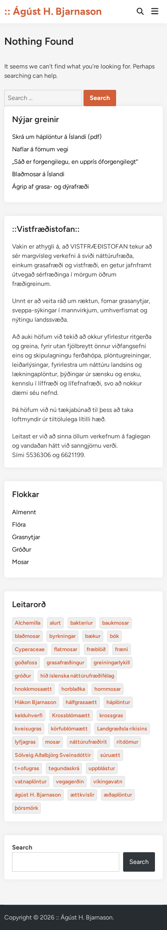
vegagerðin (70, 781)
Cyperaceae (30, 649)
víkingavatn (107, 781)
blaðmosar (27, 636)
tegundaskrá (64, 768)
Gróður (21, 549)
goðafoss (26, 662)
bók (114, 636)
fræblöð (96, 649)
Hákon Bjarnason (35, 702)
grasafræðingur (65, 662)
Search (22, 847)
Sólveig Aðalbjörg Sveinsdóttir (53, 755)
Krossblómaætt (71, 715)
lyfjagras (25, 742)
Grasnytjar (26, 537)
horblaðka (73, 689)
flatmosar (65, 649)
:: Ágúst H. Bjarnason (53, 11)
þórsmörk (26, 808)
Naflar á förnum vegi (40, 149)
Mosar (20, 562)
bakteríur (81, 623)
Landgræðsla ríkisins (122, 728)
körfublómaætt (69, 728)
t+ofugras (27, 768)
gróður (23, 676)
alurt (55, 623)
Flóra (19, 524)
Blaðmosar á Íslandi (38, 174)
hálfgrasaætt (81, 702)
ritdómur (127, 742)
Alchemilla (27, 623)
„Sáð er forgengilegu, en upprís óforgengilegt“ (75, 161)
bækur (93, 636)
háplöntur (118, 702)
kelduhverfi (29, 715)
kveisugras (28, 728)
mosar (52, 742)
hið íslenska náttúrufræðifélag (77, 676)
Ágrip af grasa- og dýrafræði (50, 186)
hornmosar (107, 689)
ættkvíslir (82, 795)
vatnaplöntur (31, 781)
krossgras (111, 715)
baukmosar (115, 623)
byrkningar (62, 636)
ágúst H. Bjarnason (38, 795)
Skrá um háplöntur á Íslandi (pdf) (57, 136)
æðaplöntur (118, 795)
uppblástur (102, 768)
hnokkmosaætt (33, 689)
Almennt (24, 512)
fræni (121, 649)
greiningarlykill (112, 662)
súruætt (110, 755)
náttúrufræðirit (88, 742)
